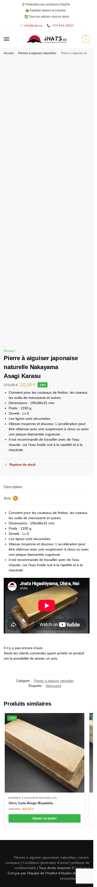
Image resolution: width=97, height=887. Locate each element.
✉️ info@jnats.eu (31, 25)
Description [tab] (13, 487)
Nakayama (53, 686)
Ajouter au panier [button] (44, 818)
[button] (85, 39)
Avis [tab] (10, 498)
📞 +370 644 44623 (60, 25)
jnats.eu (81, 868)
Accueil (9, 53)
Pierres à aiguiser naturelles (37, 53)
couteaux (12, 863)
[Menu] (11, 39)
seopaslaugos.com (75, 878)
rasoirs (83, 857)
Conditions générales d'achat (45, 863)
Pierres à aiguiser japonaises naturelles (45, 857)
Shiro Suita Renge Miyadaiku (30, 803)
